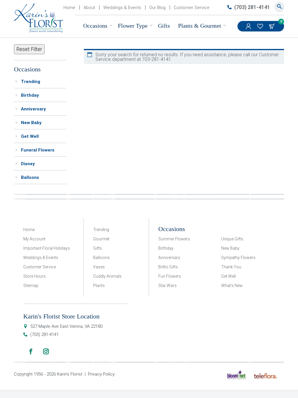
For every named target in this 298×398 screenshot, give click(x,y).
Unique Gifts (232, 239)
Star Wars (167, 285)
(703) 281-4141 (252, 7)
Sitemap (30, 285)
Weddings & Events (122, 7)
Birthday (30, 95)
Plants (99, 285)
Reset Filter (29, 49)
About (89, 7)
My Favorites (260, 26)
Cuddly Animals (107, 276)
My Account (249, 26)
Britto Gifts (168, 267)
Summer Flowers (174, 239)
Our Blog (157, 7)
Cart (272, 26)
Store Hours (34, 276)
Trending (30, 81)
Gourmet (101, 239)
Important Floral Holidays (46, 248)
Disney (28, 163)
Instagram (46, 351)
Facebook (31, 351)
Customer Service (192, 7)
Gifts (164, 25)
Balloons (30, 177)
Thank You (231, 267)
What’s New (232, 285)
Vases (99, 267)
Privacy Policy (101, 374)
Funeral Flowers (37, 150)
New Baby (31, 122)
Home (69, 7)
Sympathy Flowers (238, 257)
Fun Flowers (169, 276)
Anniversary (33, 109)
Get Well (30, 136)
